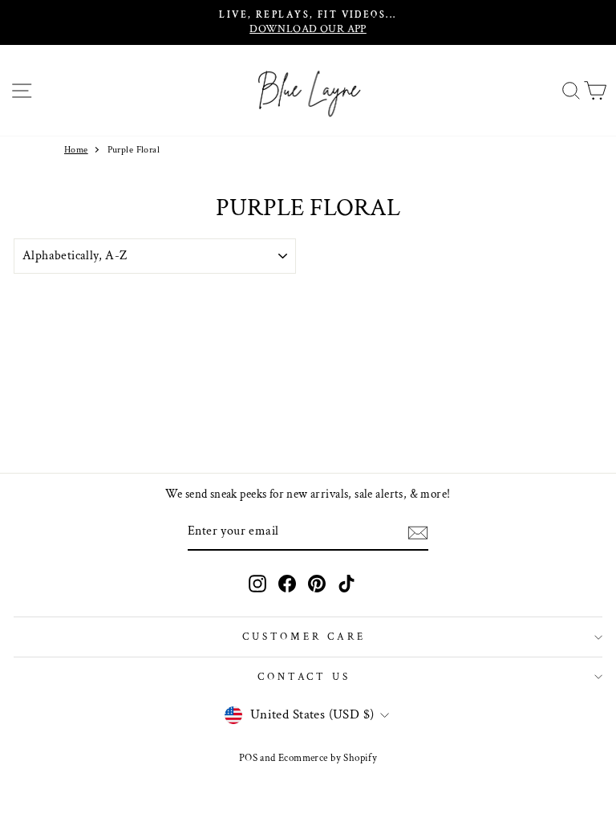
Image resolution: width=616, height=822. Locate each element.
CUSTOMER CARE (304, 636)
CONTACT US (304, 676)
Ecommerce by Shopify (327, 757)
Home (76, 150)
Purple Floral (133, 150)
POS (248, 757)
